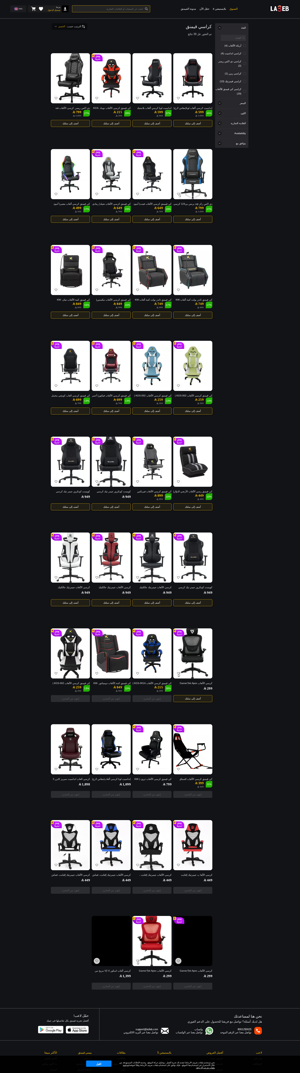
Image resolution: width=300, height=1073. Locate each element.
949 (161, 115)
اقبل (98, 1063)
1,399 (127, 976)
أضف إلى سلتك (193, 123)
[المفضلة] (41, 9)
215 (119, 112)
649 (160, 208)
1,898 (86, 784)
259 (201, 399)
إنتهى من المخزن (152, 698)
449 (201, 495)
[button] (212, 7)
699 (119, 399)
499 (78, 208)
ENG (20, 9)
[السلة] (33, 8)
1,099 (201, 115)
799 (78, 112)
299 (120, 115)
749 (201, 304)
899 (202, 307)
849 (119, 304)
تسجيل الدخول (54, 10)
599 (201, 112)
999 (120, 307)
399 (201, 783)
